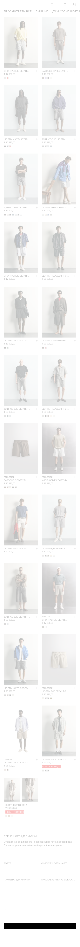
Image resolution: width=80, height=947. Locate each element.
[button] (40, 926)
